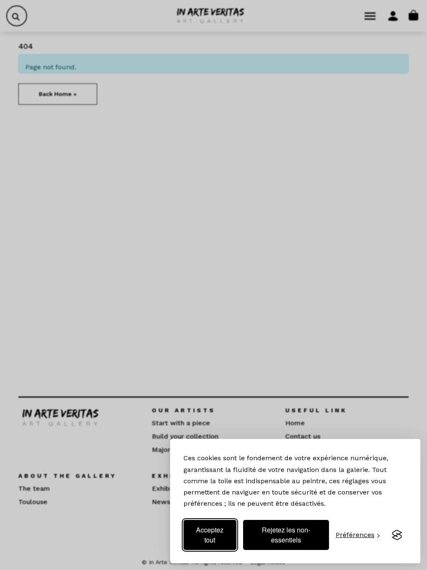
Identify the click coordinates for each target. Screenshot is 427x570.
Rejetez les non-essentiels (286, 535)
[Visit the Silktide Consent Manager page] (397, 535)
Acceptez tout (210, 535)
